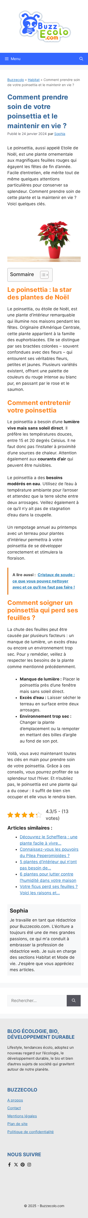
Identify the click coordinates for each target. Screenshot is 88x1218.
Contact (14, 1108)
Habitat (34, 80)
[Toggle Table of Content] (41, 275)
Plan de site (17, 1123)
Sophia (59, 134)
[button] (81, 59)
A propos (15, 1100)
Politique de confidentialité (30, 1131)
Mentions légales (22, 1116)
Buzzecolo (15, 80)
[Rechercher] (74, 1001)
